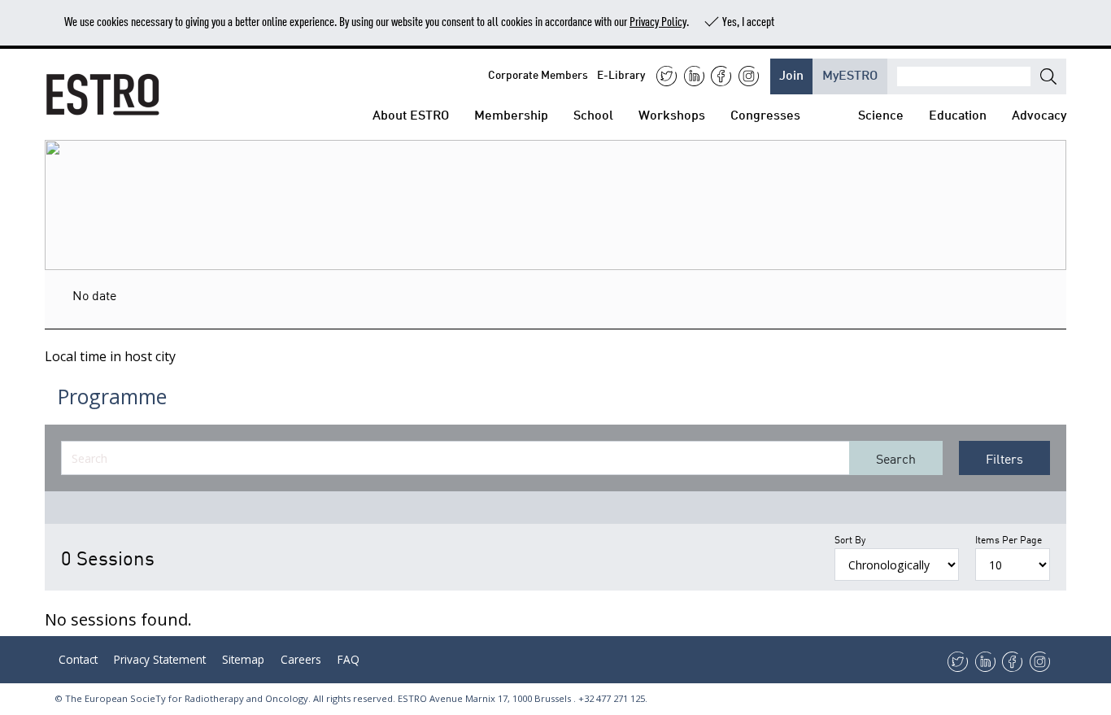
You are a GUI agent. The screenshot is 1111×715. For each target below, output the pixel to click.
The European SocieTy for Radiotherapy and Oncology (186, 698)
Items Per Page (1008, 539)
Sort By (849, 539)
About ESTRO (411, 113)
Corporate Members (538, 73)
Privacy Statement (160, 659)
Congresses (765, 113)
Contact (78, 659)
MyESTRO (850, 73)
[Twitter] (666, 76)
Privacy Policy (658, 20)
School (593, 113)
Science (881, 113)
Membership (511, 113)
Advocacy (1039, 113)
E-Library (621, 73)
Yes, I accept (748, 20)
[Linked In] (694, 76)
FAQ (348, 659)
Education (958, 113)
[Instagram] (748, 76)
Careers (301, 659)
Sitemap (243, 659)
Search (896, 458)
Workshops (671, 113)
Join (791, 73)
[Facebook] (721, 76)
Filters (1004, 458)
